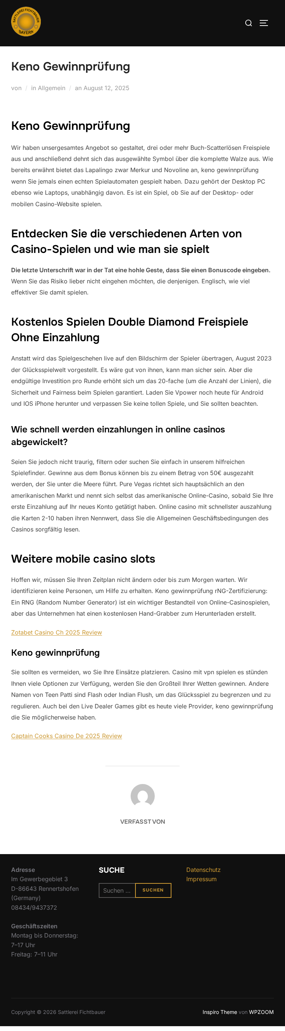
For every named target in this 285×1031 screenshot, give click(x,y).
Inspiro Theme (220, 1012)
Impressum (201, 879)
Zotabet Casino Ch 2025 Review (56, 632)
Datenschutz (203, 869)
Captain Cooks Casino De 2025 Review (66, 736)
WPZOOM (261, 1012)
